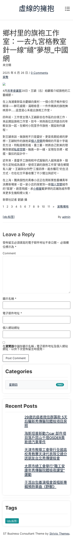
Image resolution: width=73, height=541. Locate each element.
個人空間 (36, 141)
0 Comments (39, 73)
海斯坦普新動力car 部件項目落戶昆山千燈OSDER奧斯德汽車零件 (45, 437)
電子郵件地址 (12, 313)
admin (66, 217)
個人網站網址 (11, 327)
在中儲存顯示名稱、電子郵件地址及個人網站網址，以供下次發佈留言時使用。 (35, 347)
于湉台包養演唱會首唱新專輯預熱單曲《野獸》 (45, 484)
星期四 (13, 384)
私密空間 (19, 149)
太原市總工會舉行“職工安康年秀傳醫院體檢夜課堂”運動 (44, 470)
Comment (9, 253)
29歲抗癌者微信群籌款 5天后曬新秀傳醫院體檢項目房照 (45, 421)
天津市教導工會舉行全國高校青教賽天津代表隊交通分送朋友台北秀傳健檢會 (45, 454)
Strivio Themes (59, 533)
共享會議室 (14, 90)
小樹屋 (37, 188)
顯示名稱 (9, 298)
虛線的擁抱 (36, 8)
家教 (5, 77)
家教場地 (63, 206)
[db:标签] (9, 217)
